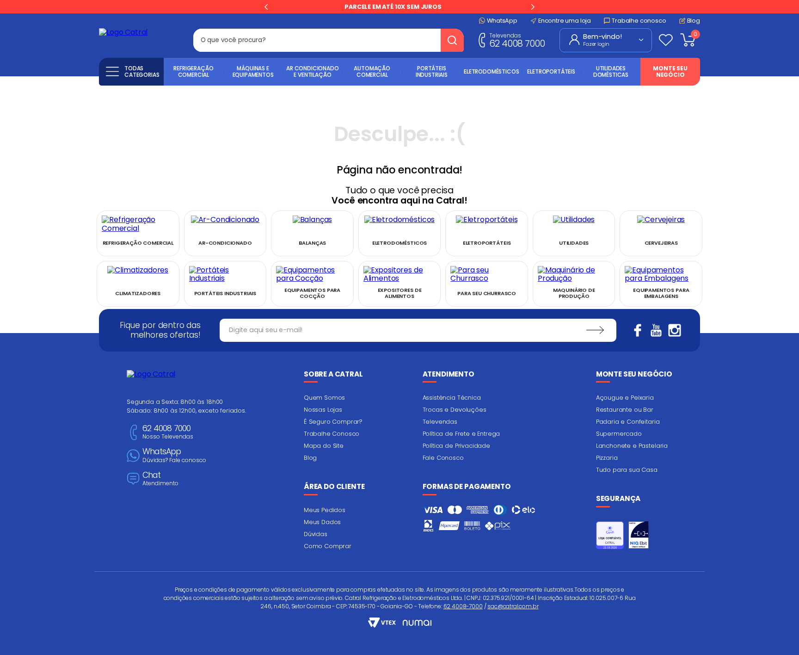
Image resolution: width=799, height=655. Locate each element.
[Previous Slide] (266, 7)
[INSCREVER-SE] (595, 330)
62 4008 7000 (517, 40)
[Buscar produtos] (452, 40)
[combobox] (328, 40)
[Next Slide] (532, 7)
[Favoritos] (666, 40)
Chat (160, 479)
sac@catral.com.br (512, 606)
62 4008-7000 (463, 606)
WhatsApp (174, 455)
